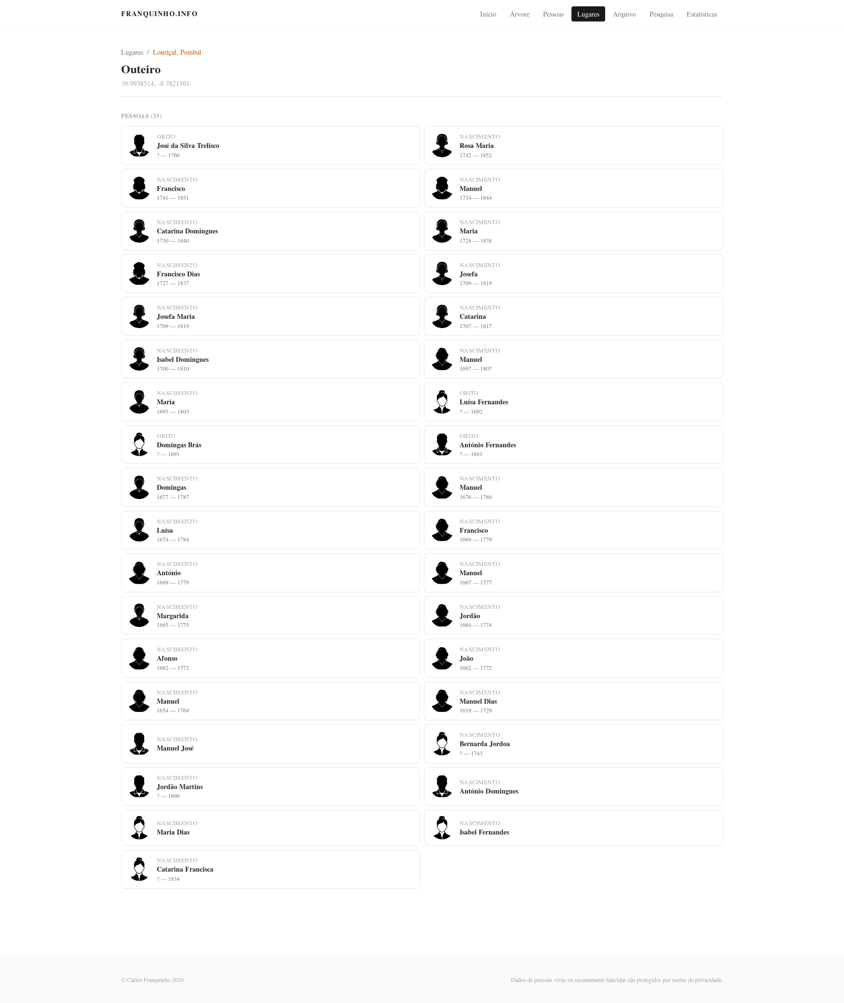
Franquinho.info (159, 14)
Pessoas (553, 14)
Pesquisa (661, 14)
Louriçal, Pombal (177, 52)
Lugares (588, 14)
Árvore (519, 14)
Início (488, 14)
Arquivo (624, 14)
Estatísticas (702, 14)
